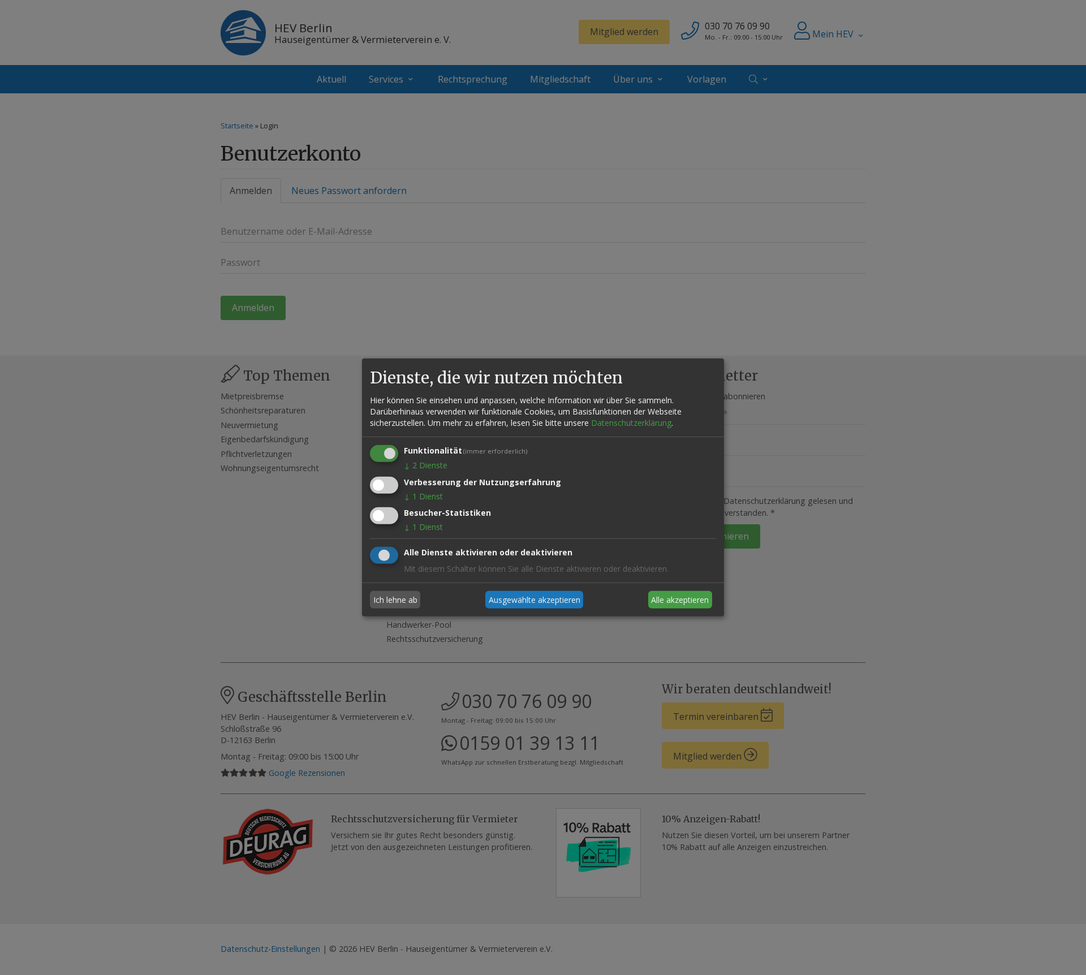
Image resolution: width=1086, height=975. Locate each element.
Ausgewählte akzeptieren (534, 599)
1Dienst (423, 495)
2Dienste (425, 465)
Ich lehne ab (395, 599)
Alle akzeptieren (680, 599)
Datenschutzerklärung (631, 422)
